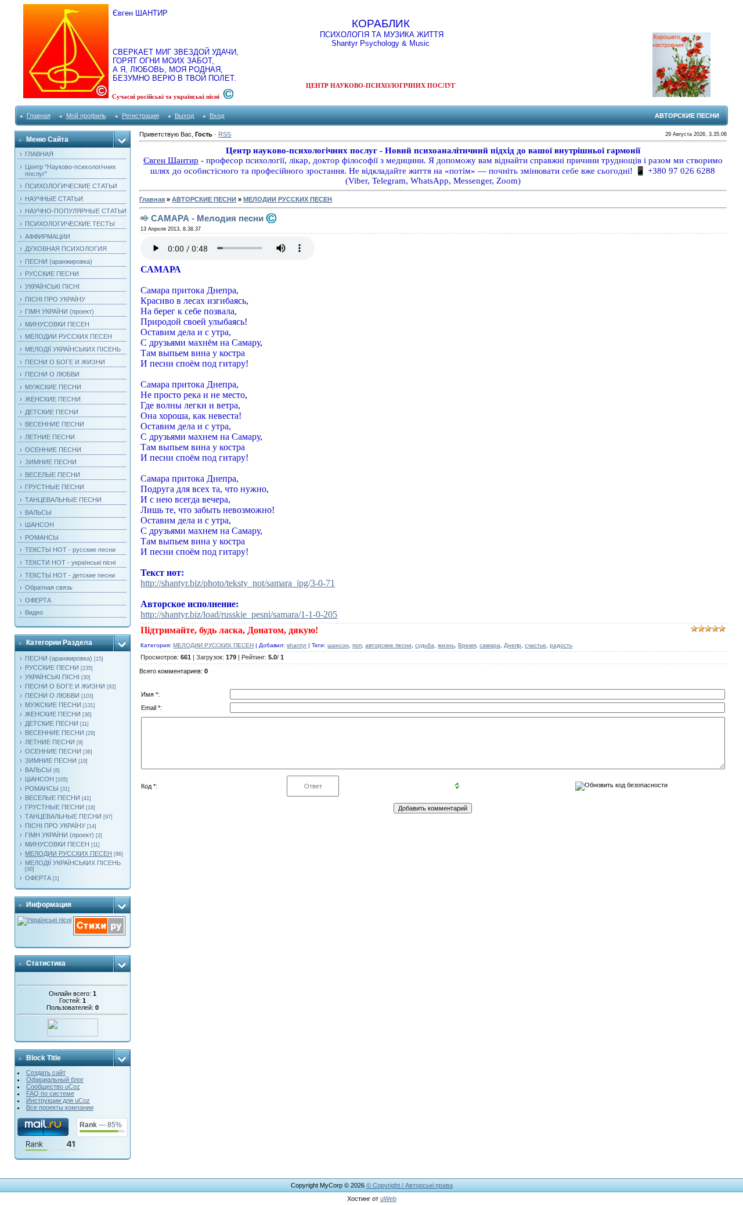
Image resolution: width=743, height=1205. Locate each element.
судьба (424, 645)
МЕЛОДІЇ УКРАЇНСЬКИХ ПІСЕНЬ (73, 862)
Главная (39, 115)
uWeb (388, 1198)
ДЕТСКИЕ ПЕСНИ (51, 723)
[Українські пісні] (44, 919)
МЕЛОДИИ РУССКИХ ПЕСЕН (68, 853)
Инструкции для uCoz (58, 1100)
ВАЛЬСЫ (38, 769)
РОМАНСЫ (42, 788)
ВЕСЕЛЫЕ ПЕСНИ (52, 797)
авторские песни (388, 645)
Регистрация (140, 115)
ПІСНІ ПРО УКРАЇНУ (55, 825)
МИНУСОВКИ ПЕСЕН (57, 844)
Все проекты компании (59, 1107)
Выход (184, 115)
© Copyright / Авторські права (409, 1185)
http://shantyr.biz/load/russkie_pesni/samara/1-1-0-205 (238, 614)
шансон (338, 645)
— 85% (101, 1125)
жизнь (446, 645)
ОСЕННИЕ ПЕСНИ (53, 751)
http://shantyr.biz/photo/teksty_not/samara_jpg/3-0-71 (237, 583)
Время (467, 645)
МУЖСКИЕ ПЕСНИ (53, 704)
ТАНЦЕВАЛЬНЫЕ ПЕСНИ (63, 816)
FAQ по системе (50, 1093)
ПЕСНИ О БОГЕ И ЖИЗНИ (65, 686)
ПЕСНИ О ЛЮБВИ (52, 695)
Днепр (512, 645)
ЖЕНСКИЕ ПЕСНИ (53, 714)
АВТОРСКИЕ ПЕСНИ (204, 199)
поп (357, 645)
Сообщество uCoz (53, 1086)
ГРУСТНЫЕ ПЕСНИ (54, 807)
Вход (217, 115)
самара (489, 645)
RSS (224, 134)
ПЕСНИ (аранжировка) (58, 658)
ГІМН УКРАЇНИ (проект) (59, 834)
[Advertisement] (656, 359)
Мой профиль (86, 115)
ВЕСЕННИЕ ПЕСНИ (54, 732)
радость (561, 645)
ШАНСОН (39, 779)
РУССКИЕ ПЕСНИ (52, 667)
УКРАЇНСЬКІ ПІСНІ (52, 676)
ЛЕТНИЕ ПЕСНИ (50, 741)
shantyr (296, 645)
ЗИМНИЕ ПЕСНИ (51, 760)
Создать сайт (46, 1072)
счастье (535, 645)
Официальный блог (55, 1079)
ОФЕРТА (38, 877)
